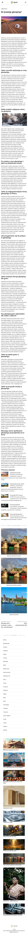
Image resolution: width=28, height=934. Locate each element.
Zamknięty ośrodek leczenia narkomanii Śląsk (12, 782)
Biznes (4, 640)
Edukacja (5, 650)
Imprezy (5, 658)
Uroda (4, 719)
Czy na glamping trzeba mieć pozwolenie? (13, 767)
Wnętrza (5, 726)
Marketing (5, 661)
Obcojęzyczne (6, 676)
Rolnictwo (5, 690)
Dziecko (5, 647)
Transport (5, 708)
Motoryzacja (6, 668)
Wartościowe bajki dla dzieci (9, 836)
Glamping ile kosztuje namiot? (17, 484)
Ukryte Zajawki (6, 715)
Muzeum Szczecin (14, 614)
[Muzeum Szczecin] (14, 600)
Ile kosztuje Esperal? (15, 504)
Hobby (4, 654)
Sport (4, 697)
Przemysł (5, 686)
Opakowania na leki (7, 808)
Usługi (4, 722)
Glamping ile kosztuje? (15, 472)
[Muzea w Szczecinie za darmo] (14, 571)
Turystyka (4, 8)
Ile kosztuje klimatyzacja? (16, 514)
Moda (4, 665)
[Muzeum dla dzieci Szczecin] (14, 541)
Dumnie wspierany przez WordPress (10, 930)
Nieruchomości (6, 672)
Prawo (4, 683)
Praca (4, 679)
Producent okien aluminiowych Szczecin (12, 915)
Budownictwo (6, 643)
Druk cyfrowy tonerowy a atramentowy (12, 865)
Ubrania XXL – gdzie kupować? (10, 901)
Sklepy (4, 694)
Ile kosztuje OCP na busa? (16, 495)
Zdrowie (5, 730)
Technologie (6, 704)
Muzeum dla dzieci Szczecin (14, 556)
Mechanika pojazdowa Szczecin (10, 750)
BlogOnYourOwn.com (14, 932)
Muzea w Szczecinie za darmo (14, 585)
